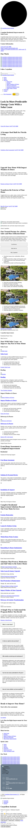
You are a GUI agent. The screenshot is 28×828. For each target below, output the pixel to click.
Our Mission (14, 244)
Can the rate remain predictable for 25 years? (13, 672)
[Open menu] (1, 94)
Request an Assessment (6, 328)
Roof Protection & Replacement (10, 580)
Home (5, 77)
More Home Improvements (10, 738)
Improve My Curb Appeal (7, 437)
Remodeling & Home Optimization (11, 548)
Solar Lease (9, 81)
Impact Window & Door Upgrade (11, 590)
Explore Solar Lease (5, 367)
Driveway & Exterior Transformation (12, 600)
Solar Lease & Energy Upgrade (10, 571)
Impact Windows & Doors (13, 84)
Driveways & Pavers (11, 85)
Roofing (8, 83)
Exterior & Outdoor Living (13, 87)
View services (4, 820)
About (5, 79)
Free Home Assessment (7, 460)
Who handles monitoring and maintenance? (13, 656)
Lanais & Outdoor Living (8, 526)
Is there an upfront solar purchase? (11, 641)
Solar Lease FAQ (8, 749)
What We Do (14, 248)
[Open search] (2, 94)
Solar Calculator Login (9, 751)
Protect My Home (5, 413)
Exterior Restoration (7, 515)
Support (5, 803)
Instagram (6, 802)
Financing (6, 89)
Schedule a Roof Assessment (7, 150)
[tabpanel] (14, 267)
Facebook (6, 800)
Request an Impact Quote (7, 184)
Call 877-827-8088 (13, 126)
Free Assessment (7, 94)
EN (1, 811)
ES (17, 94)
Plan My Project (4, 206)
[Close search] (1, 72)
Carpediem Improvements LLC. (12, 794)
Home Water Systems (12, 88)
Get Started (3, 717)
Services (6, 80)
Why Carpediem (14, 252)
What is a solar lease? (8, 624)
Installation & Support (8, 489)
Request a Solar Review (6, 620)
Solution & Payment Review (9, 475)
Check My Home (5, 126)
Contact (5, 91)
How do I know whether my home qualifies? (13, 689)
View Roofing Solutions (6, 390)
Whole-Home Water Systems (9, 537)
